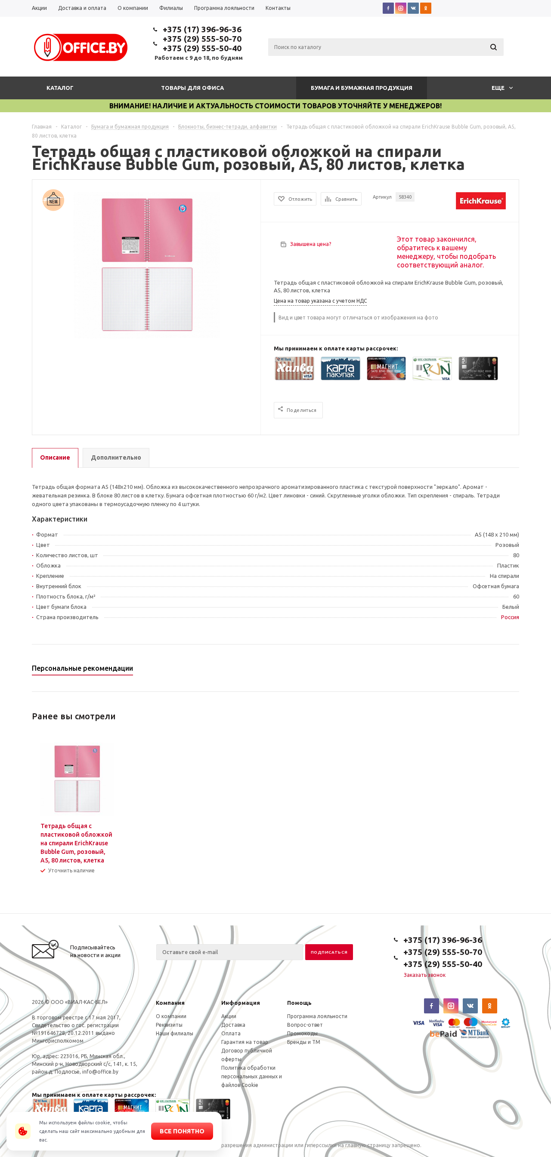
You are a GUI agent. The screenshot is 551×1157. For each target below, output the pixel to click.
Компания (170, 1003)
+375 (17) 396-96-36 (202, 29)
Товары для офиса (192, 88)
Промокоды (302, 1033)
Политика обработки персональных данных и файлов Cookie (251, 1076)
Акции (228, 1016)
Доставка (233, 1025)
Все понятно (182, 1131)
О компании (171, 1016)
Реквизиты (169, 1025)
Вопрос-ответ (305, 1025)
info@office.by (100, 1071)
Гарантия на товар (244, 1042)
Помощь (299, 1003)
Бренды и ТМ (303, 1042)
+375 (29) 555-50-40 (202, 48)
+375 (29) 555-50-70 (202, 38)
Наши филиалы (174, 1033)
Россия (510, 617)
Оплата (231, 1033)
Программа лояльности (317, 1016)
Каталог (60, 88)
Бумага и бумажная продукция (361, 88)
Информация (240, 1003)
